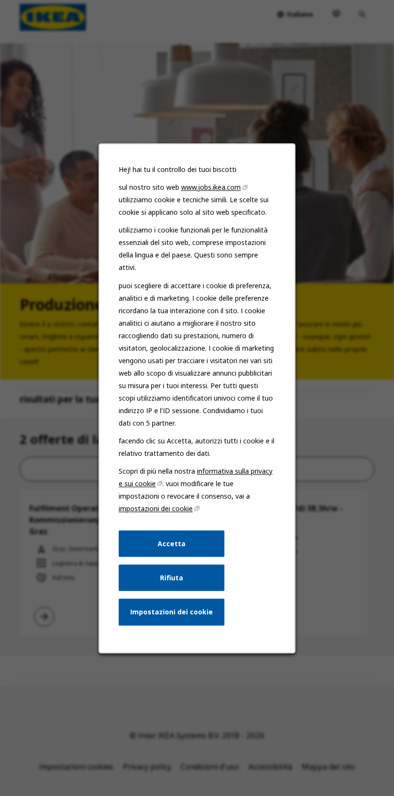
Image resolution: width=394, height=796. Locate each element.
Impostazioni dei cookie (171, 611)
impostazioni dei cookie (156, 508)
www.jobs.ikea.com (211, 187)
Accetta (171, 543)
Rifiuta (171, 577)
